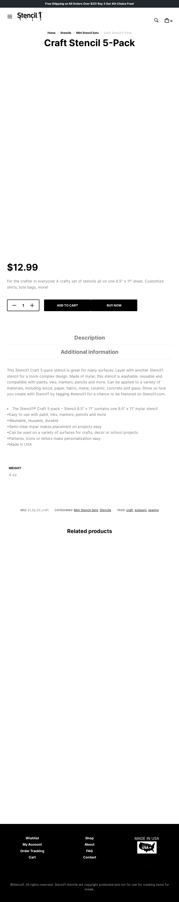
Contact (89, 857)
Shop (89, 838)
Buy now (114, 305)
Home (51, 32)
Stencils (65, 32)
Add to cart (67, 305)
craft (129, 510)
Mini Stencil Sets (87, 32)
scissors (141, 510)
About (89, 844)
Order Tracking (32, 851)
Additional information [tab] (89, 352)
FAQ (89, 851)
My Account (32, 844)
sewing (153, 510)
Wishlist (32, 838)
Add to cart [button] (21, 660)
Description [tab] (89, 337)
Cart (32, 857)
